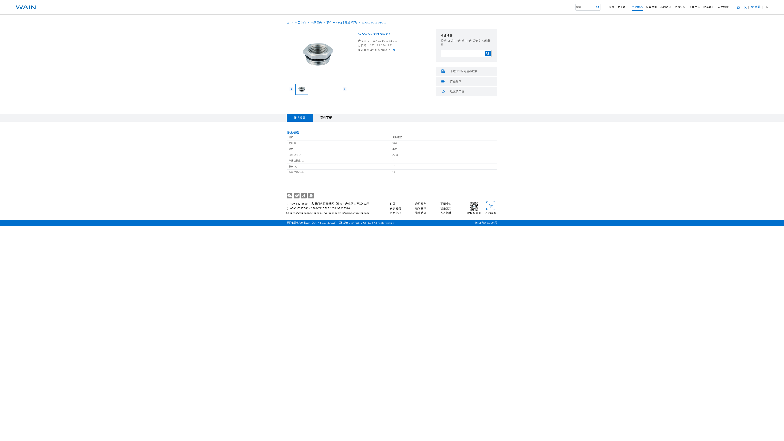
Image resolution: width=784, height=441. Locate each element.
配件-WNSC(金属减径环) (341, 22)
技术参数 (300, 117)
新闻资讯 (666, 7)
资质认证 (680, 7)
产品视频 (455, 81)
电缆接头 (316, 22)
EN (765, 7)
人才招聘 (723, 7)
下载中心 (694, 7)
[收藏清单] (738, 7)
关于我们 (623, 7)
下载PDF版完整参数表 (464, 71)
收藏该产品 (457, 91)
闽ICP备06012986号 (486, 223)
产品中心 (637, 7)
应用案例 (651, 7)
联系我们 (709, 7)
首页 (611, 7)
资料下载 (326, 117)
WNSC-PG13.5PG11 (374, 22)
